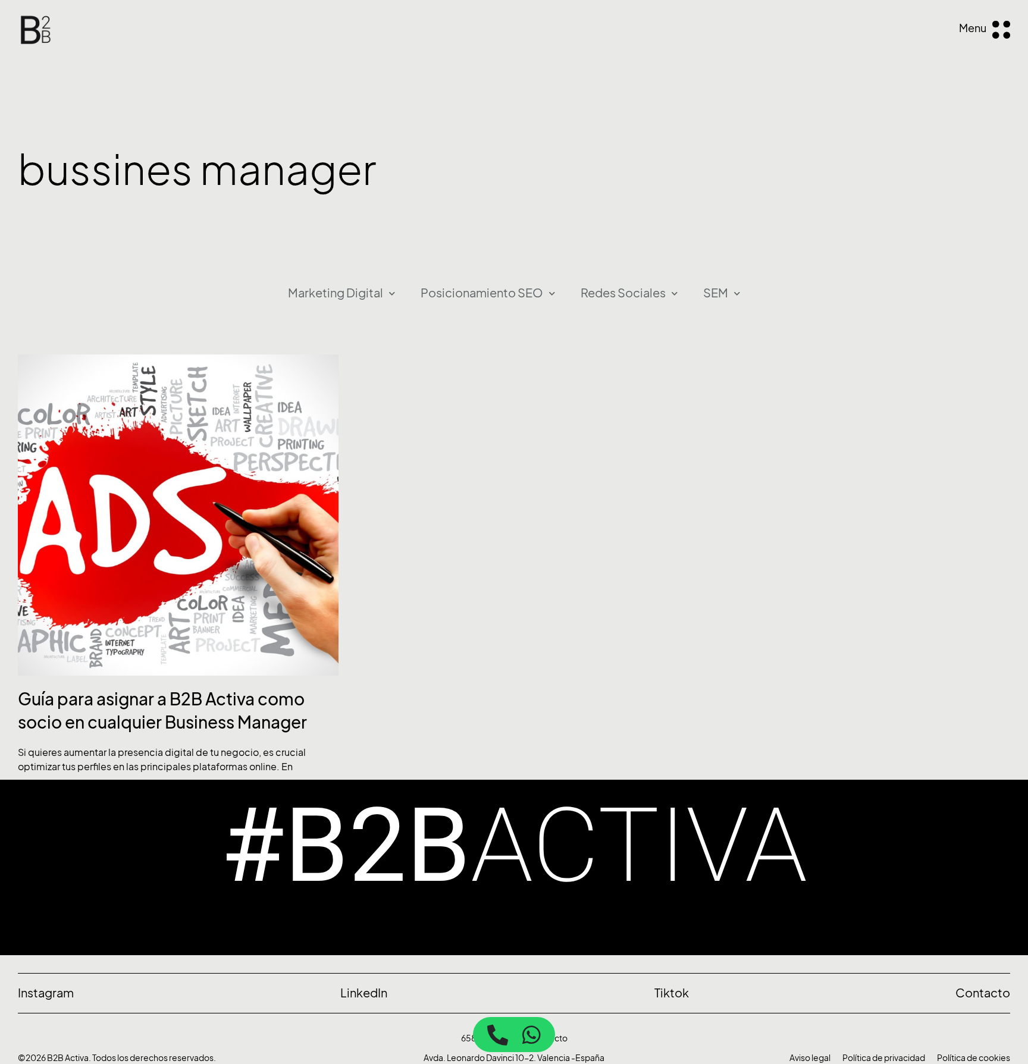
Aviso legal (809, 1058)
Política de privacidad (883, 1058)
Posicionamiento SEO (482, 293)
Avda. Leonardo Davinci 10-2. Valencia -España (514, 1058)
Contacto (549, 1038)
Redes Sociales (623, 293)
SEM (715, 293)
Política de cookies (973, 1058)
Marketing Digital (335, 293)
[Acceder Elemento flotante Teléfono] (497, 1034)
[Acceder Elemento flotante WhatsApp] (531, 1034)
